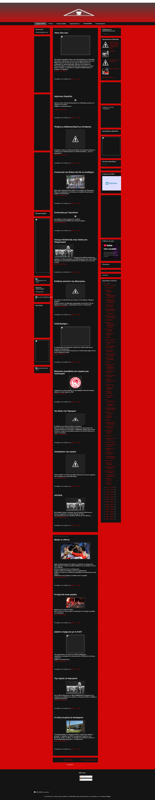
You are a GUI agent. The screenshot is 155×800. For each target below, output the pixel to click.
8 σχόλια (78, 163)
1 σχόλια (78, 203)
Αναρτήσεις (84, 776)
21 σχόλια (78, 585)
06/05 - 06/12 (109, 502)
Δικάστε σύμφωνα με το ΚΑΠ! (68, 632)
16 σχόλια (78, 442)
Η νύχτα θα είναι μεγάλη (65, 594)
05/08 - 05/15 (109, 512)
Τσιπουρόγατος (100, 23)
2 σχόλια (78, 117)
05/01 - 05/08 (109, 514)
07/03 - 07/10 (109, 492)
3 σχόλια (78, 272)
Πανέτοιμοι (108, 436)
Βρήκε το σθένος (62, 540)
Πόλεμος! (108, 362)
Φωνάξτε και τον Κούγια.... (110, 449)
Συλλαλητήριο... (61, 324)
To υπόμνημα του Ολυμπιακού (110, 475)
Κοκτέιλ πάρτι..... (110, 460)
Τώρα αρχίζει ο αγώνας (109, 396)
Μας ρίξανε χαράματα (108, 392)
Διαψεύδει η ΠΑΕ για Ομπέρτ (110, 467)
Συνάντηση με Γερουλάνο (66, 212)
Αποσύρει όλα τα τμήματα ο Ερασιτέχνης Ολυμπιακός (110, 367)
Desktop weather (111, 183)
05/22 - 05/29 (109, 507)
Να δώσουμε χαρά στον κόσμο (109, 432)
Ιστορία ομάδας (61, 23)
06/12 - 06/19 (109, 499)
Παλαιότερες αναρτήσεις (89, 760)
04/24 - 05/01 (109, 516)
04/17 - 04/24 (109, 519)
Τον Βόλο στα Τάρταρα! (65, 411)
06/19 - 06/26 (109, 497)
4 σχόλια (78, 230)
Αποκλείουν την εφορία (65, 452)
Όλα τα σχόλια (85, 779)
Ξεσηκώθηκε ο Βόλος (109, 372)
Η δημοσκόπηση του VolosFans (110, 457)
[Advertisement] (75, 89)
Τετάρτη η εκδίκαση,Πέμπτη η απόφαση (72, 127)
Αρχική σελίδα (40, 23)
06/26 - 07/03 (109, 494)
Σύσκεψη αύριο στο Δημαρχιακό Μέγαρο (109, 387)
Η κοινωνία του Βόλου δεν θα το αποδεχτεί (74, 172)
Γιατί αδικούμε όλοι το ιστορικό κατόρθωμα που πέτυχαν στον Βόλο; (114, 45)
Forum (51, 23)
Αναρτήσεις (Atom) (79, 764)
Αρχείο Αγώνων (74, 23)
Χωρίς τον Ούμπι (110, 442)
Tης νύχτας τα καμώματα (65, 678)
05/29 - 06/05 (109, 504)
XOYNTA (112, 51)
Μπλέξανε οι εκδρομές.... (109, 463)
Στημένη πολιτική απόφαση (110, 376)
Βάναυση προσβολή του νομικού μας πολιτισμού (110, 325)
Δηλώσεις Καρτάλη (63, 96)
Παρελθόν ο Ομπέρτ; (108, 479)
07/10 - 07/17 (109, 489)
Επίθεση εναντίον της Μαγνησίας (69, 281)
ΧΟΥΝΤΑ (58, 495)
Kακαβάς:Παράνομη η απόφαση (110, 408)
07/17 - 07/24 (109, 487)
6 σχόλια (78, 402)
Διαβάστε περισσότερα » (60, 71)
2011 (105, 283)
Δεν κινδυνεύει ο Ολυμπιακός (109, 471)
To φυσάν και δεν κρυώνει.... (114, 60)
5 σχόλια (78, 362)
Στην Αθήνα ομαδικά (108, 77)
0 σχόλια (77, 79)
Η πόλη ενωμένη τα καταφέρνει (68, 717)
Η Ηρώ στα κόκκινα (108, 483)
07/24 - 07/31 (109, 285)
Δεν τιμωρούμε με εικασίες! (110, 445)
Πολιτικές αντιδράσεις (109, 412)
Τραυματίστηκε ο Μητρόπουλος (110, 423)
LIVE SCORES (87, 23)
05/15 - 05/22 (109, 509)
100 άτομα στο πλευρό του (109, 427)
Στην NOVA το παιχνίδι (109, 453)
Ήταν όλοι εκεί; (61, 33)
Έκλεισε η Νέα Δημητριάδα (109, 358)
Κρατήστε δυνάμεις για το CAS (110, 381)
